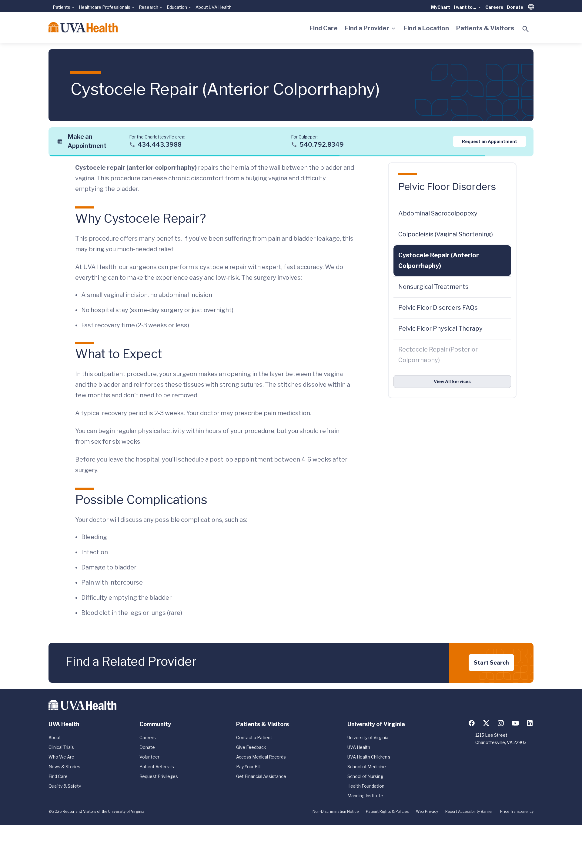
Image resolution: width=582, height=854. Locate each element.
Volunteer (149, 756)
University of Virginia (367, 737)
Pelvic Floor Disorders (447, 186)
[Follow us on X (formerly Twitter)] (486, 723)
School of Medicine (366, 766)
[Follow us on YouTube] (515, 723)
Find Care (323, 28)
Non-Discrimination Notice (336, 811)
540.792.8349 (321, 144)
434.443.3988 (160, 144)
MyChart (440, 7)
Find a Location (426, 28)
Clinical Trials (61, 747)
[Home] (83, 27)
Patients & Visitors (485, 28)
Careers (494, 7)
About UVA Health (214, 7)
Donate (515, 7)
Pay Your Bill (248, 766)
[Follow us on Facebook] (471, 723)
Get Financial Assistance (261, 776)
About (54, 737)
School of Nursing (365, 776)
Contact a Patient (254, 737)
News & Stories (64, 766)
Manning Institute (365, 795)
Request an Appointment (489, 141)
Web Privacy (427, 811)
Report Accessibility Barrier (469, 811)
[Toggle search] (525, 29)
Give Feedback (251, 747)
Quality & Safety (64, 786)
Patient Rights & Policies (387, 811)
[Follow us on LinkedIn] (530, 723)
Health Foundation (365, 786)
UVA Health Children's (368, 756)
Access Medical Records (261, 756)
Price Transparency (517, 811)
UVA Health (358, 747)
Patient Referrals (156, 766)
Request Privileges (158, 776)
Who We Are (61, 756)
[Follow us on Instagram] (500, 723)
